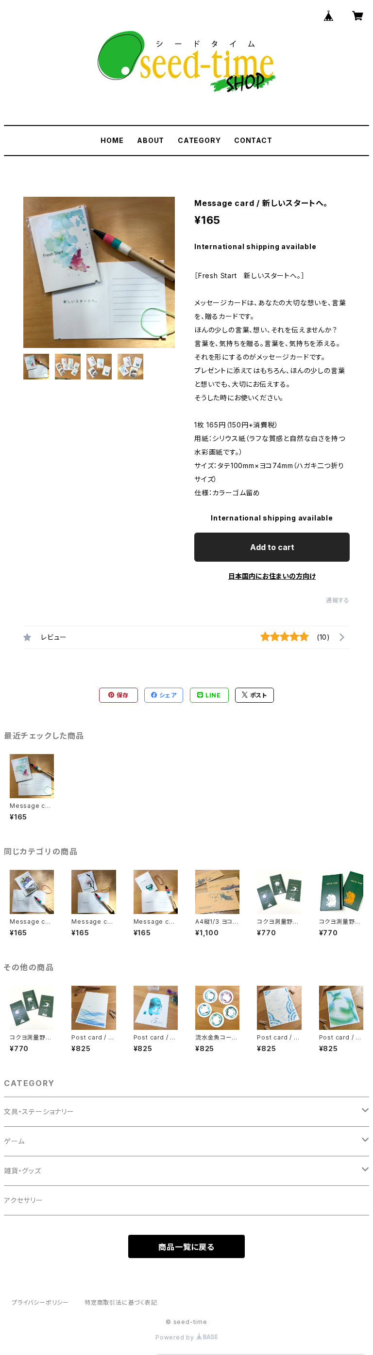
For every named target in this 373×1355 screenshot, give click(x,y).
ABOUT (150, 140)
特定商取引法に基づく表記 (121, 1302)
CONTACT (253, 140)
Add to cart (272, 547)
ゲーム (14, 1141)
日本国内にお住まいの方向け (272, 576)
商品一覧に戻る (186, 1247)
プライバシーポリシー (40, 1302)
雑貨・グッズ (22, 1170)
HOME (112, 140)
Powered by (175, 1337)
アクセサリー (23, 1200)
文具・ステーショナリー (39, 1111)
